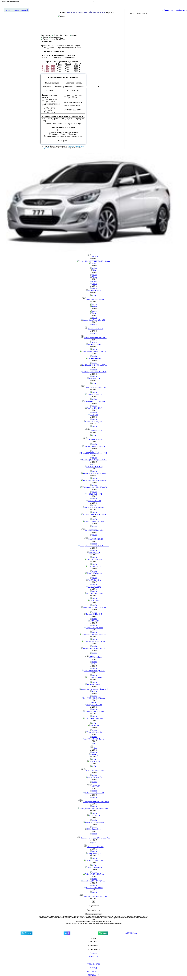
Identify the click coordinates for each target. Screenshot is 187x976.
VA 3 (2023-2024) (94, 580)
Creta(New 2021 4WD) (96, 439)
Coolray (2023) (94, 553)
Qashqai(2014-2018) (94, 777)
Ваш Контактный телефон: (63, 128)
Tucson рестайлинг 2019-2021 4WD (96, 802)
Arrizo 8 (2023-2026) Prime (94, 874)
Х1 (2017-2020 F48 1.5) (94, 888)
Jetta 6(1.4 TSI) (94, 379)
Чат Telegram (26, 933)
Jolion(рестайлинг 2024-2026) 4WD (94, 634)
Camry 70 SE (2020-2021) (94, 822)
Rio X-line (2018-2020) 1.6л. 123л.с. (94, 460)
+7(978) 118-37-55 (93, 964)
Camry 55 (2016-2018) (94, 705)
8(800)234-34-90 (131, 933)
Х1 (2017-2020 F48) (94, 677)
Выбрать (63, 140)
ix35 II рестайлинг (95, 657)
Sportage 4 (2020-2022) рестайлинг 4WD (94, 808)
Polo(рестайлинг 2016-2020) (94, 401)
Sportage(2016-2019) (94, 732)
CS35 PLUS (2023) (94, 501)
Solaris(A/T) (95, 256)
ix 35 (95, 748)
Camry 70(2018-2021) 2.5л (94, 712)
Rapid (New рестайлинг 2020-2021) (94, 351)
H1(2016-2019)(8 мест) (95, 847)
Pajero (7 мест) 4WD (94, 867)
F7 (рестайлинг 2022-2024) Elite (94, 514)
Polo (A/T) (94, 263)
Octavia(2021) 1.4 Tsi (94, 394)
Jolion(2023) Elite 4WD (94, 614)
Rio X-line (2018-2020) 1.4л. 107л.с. (94, 365)
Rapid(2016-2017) (94, 291)
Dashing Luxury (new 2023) (94, 793)
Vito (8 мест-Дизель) (94, 684)
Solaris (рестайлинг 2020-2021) (95, 338)
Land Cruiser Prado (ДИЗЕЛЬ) (94, 671)
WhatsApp (103, 933)
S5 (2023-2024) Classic (94, 594)
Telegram (93, 953)
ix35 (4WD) (96, 786)
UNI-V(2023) (94, 621)
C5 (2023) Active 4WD (94, 494)
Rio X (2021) (94, 415)
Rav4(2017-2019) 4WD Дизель (94, 698)
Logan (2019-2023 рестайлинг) (94, 473)
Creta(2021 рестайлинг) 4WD (95, 387)
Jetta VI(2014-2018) (94, 358)
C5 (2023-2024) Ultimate (94, 628)
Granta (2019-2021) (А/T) (94, 422)
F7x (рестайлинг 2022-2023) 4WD (94, 487)
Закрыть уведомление (93, 914)
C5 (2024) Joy (94, 600)
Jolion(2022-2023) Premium (94, 508)
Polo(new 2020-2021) (94, 408)
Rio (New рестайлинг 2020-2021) (94, 372)
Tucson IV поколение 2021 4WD (95, 896)
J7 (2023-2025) (94, 815)
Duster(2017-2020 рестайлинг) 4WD (94, 453)
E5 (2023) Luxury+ (94, 587)
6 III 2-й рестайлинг (94, 829)
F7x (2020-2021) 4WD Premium (94, 607)
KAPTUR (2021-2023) (94, 467)
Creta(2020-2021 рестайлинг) (95, 530)
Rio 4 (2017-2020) (94, 344)
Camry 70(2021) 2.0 (94, 854)
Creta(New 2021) (96, 430)
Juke (94, 664)
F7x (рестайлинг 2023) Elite (94, 521)
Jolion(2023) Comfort (94, 573)
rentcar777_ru (93, 956)
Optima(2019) (94, 725)
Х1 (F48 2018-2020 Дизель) (94, 739)
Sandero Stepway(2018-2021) (94, 446)
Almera (94, 277)
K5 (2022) (94, 755)
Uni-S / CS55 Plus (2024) (94, 860)
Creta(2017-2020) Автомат (95, 299)
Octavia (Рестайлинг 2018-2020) (94, 320)
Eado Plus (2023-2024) (94, 559)
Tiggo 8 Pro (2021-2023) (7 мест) (94, 881)
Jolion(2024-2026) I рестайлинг (94, 648)
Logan (94, 306)
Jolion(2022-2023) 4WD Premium (94, 480)
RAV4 (94, 691)
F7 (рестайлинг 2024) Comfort (94, 641)
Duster (94, 313)
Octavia (94, 284)
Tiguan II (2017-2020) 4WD (94, 718)
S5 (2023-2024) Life (94, 566)
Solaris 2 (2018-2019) (95, 329)
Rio (94, 270)
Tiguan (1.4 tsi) (94, 761)
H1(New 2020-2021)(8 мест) (96, 770)
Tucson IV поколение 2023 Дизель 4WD (95, 838)
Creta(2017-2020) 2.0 (95, 539)
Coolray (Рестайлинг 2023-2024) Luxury (94, 546)
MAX (67, 933)
